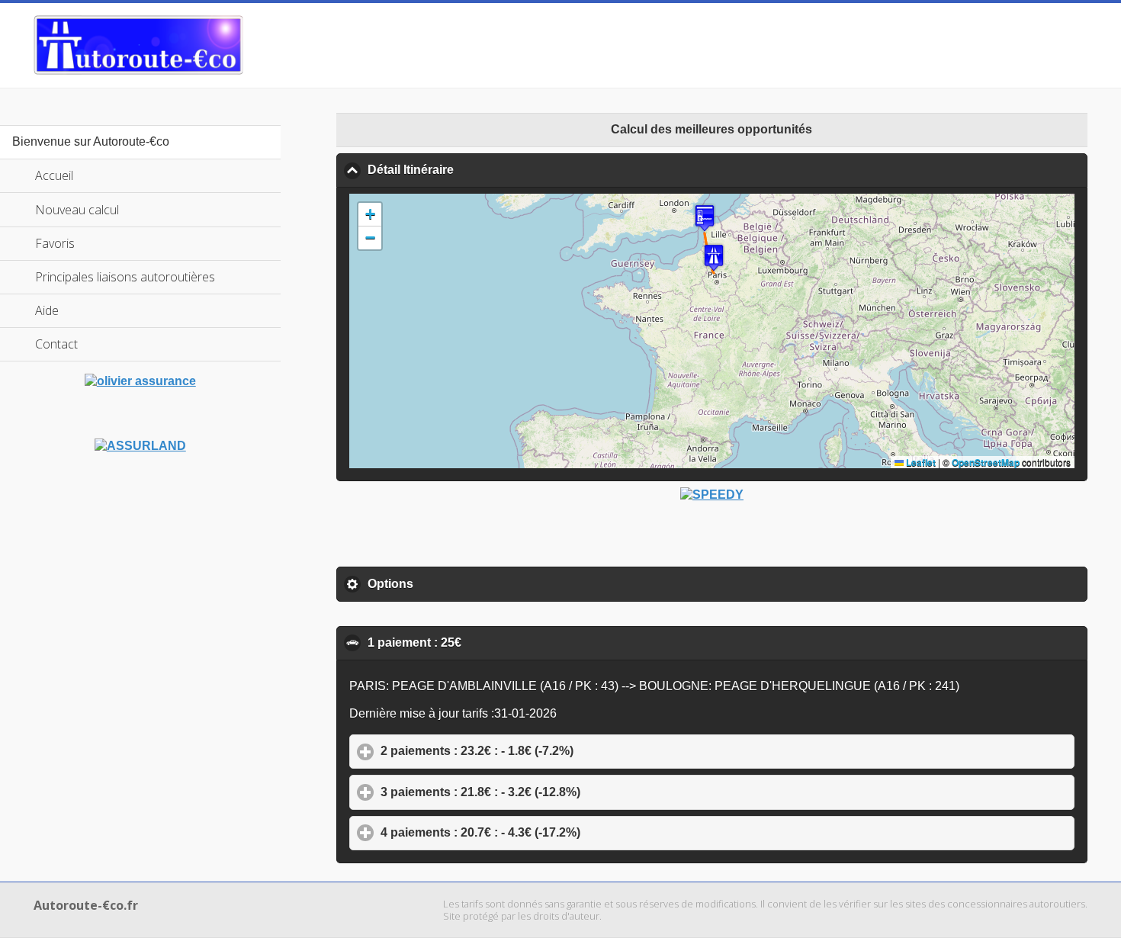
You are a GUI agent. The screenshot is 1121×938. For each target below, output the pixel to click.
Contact (56, 344)
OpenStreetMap (986, 462)
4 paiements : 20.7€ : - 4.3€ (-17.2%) (551, 832)
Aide (47, 310)
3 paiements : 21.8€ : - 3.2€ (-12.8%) (551, 791)
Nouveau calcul (77, 209)
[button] (713, 257)
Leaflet (920, 462)
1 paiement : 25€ (488, 642)
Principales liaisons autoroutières (125, 276)
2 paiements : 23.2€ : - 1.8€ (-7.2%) (548, 750)
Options (461, 583)
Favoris (55, 243)
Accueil (54, 175)
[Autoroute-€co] (138, 45)
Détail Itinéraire (484, 169)
